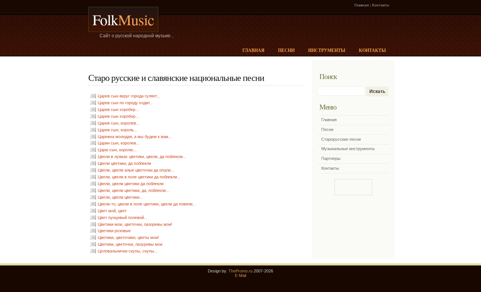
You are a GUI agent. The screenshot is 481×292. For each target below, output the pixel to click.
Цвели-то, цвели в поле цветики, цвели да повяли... (147, 204)
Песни (286, 50)
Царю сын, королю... (117, 150)
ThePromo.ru (240, 271)
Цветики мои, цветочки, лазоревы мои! (135, 224)
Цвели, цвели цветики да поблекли (130, 183)
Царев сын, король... (117, 130)
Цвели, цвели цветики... (120, 197)
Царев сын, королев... (118, 123)
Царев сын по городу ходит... (125, 102)
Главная (361, 5)
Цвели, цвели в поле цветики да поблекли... (139, 177)
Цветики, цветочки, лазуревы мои (130, 244)
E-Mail (240, 275)
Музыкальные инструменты (348, 148)
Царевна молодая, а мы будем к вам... (135, 136)
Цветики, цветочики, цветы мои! (128, 237)
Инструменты (326, 50)
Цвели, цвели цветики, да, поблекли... (133, 190)
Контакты (380, 5)
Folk (123, 19)
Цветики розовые (114, 230)
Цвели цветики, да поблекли (124, 163)
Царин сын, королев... (118, 143)
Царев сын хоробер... (118, 109)
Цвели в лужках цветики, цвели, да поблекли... (142, 156)
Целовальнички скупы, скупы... (127, 251)
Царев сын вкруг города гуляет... (129, 96)
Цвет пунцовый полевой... (122, 217)
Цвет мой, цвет (112, 210)
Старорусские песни (341, 139)
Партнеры (330, 158)
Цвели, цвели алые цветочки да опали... (136, 170)
